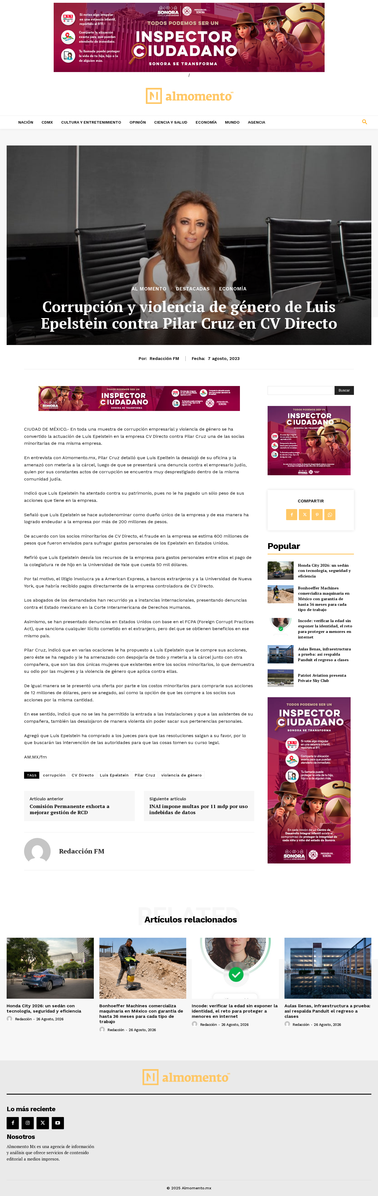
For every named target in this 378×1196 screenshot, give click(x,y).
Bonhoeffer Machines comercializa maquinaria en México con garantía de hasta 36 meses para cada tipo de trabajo (323, 598)
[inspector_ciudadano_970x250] (189, 37)
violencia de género (181, 775)
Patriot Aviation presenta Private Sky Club (322, 678)
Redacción (23, 1019)
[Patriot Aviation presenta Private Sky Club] (280, 678)
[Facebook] (291, 514)
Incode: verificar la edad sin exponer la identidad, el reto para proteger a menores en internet (325, 629)
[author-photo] (10, 1019)
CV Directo (83, 775)
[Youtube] (58, 1123)
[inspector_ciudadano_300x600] (309, 862)
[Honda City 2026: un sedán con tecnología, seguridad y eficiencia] (280, 570)
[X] (304, 514)
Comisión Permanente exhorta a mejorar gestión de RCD (70, 809)
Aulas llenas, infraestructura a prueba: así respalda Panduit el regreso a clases (324, 654)
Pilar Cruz (145, 775)
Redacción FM (164, 358)
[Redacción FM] (37, 851)
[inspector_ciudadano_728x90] (139, 409)
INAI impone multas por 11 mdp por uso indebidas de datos (198, 809)
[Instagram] (28, 1123)
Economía (233, 289)
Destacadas (193, 289)
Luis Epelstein (114, 775)
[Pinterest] (317, 514)
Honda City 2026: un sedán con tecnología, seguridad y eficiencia (324, 571)
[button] (331, 122)
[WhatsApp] (329, 514)
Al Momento (149, 289)
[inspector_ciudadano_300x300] (309, 473)
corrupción (54, 775)
